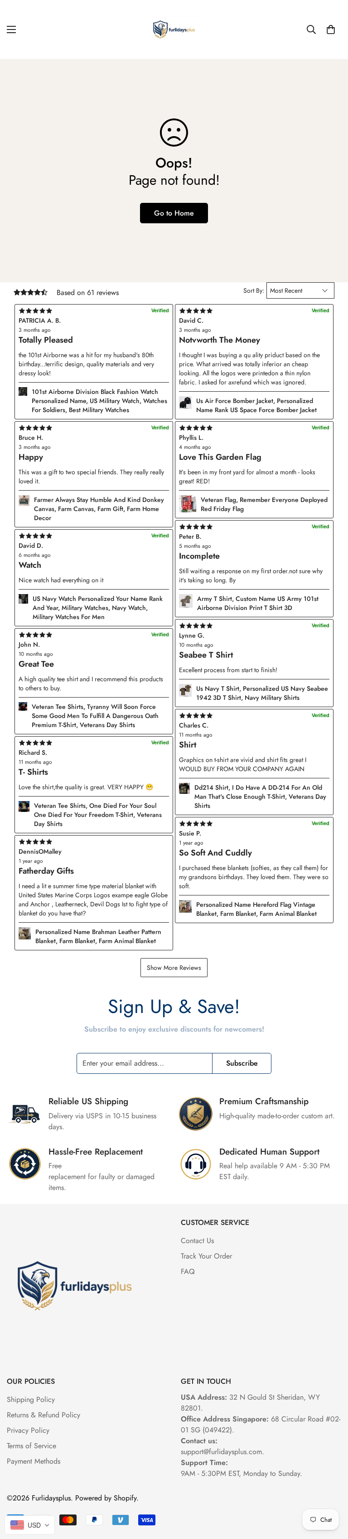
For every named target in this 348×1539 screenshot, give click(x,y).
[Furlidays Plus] (174, 29)
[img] (94, 842)
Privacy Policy (28, 1430)
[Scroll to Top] (330, 1489)
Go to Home (174, 213)
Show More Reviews (174, 967)
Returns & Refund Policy (43, 1415)
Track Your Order (206, 1256)
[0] (330, 29)
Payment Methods (33, 1461)
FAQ (188, 1271)
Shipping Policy (31, 1399)
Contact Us (197, 1240)
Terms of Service (31, 1446)
